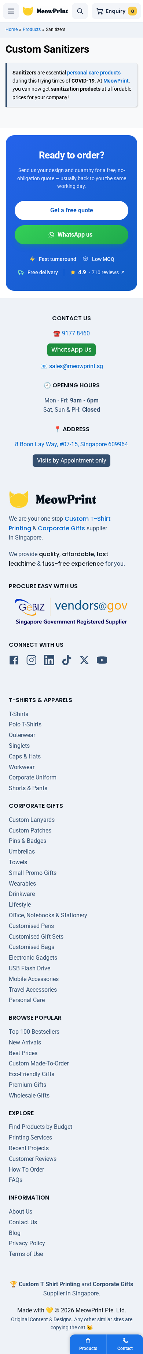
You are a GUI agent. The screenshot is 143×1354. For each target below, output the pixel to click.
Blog (15, 1232)
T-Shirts (18, 714)
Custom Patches (30, 830)
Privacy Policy (27, 1243)
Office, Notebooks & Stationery (48, 915)
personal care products (94, 73)
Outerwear (22, 735)
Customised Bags (31, 946)
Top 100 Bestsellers (34, 1031)
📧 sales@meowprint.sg (71, 366)
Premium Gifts (27, 1084)
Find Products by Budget (40, 1126)
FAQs (15, 1179)
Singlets (19, 745)
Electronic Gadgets (33, 957)
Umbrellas (22, 851)
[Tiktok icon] (67, 661)
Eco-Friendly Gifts (31, 1074)
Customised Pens (31, 925)
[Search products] (80, 11)
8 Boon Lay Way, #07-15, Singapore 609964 (71, 444)
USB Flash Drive (29, 968)
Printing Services (30, 1137)
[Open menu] (11, 11)
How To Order (26, 1169)
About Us (20, 1211)
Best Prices (23, 1053)
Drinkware (22, 893)
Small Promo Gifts (32, 872)
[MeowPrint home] (45, 11)
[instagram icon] (31, 661)
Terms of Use (26, 1253)
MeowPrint (116, 81)
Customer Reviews (32, 1158)
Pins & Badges (27, 840)
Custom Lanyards (32, 819)
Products (32, 29)
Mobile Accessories (34, 979)
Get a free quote (71, 210)
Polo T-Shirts (25, 724)
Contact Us (23, 1222)
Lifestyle (20, 904)
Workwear (21, 767)
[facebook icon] (14, 661)
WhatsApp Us (71, 234)
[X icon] (84, 661)
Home (12, 29)
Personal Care (27, 1000)
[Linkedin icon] (49, 661)
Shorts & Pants (28, 788)
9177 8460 (76, 333)
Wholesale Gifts (29, 1095)
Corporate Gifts (61, 528)
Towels (18, 862)
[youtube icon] (102, 661)
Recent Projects (29, 1148)
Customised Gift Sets (36, 936)
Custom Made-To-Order (39, 1063)
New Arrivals (25, 1042)
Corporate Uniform (32, 777)
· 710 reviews (104, 272)
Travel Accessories (33, 989)
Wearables (22, 883)
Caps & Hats (25, 756)
